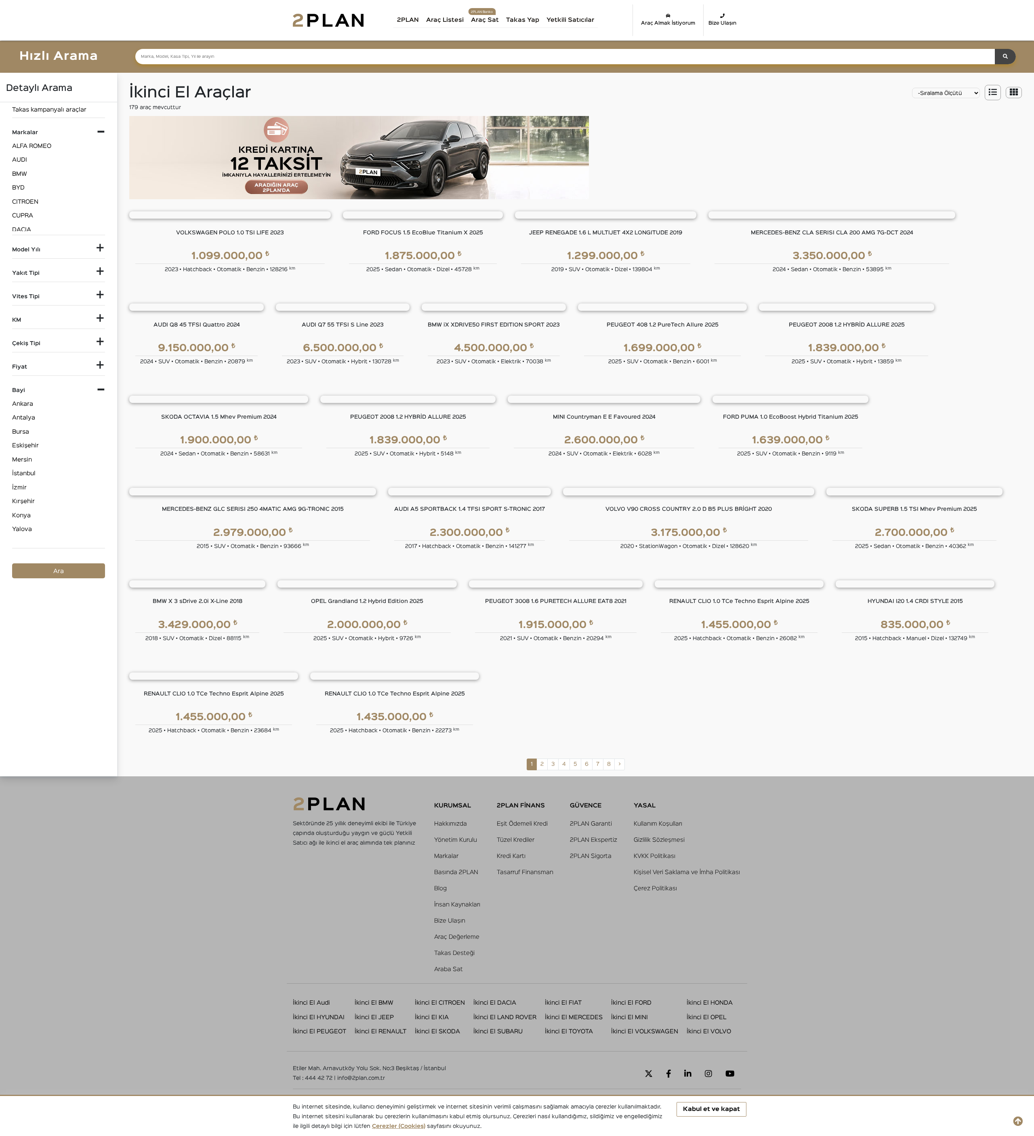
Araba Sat (448, 969)
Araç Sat (485, 20)
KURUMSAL (452, 805)
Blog (440, 888)
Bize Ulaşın (722, 23)
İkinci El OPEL (706, 1017)
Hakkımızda (450, 823)
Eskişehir (25, 445)
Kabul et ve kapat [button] (711, 1109)
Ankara (22, 404)
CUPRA (22, 215)
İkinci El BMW (374, 1002)
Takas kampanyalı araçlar (49, 109)
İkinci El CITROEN (440, 1002)
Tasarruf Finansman (525, 872)
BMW (19, 174)
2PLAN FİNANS (521, 805)
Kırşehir (23, 501)
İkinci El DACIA (494, 1002)
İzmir (19, 487)
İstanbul (24, 473)
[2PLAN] (328, 20)
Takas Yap (522, 20)
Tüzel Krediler (515, 840)
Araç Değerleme (456, 937)
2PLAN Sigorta (591, 856)
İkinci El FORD (631, 1002)
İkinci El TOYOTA (569, 1031)
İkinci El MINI (629, 1017)
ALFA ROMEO (31, 146)
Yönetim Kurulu (455, 840)
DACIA (21, 229)
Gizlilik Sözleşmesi (659, 840)
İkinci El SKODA (437, 1031)
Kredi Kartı (511, 856)
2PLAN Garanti (591, 823)
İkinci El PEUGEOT (319, 1031)
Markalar (446, 856)
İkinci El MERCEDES (574, 1017)
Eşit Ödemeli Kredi (522, 823)
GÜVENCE (585, 805)
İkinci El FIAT (563, 1002)
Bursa (20, 431)
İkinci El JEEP (374, 1017)
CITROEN (25, 201)
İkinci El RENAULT (380, 1031)
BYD (18, 187)
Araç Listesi (445, 20)
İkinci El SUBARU (498, 1031)
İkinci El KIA (432, 1017)
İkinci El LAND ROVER (504, 1017)
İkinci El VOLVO (709, 1031)
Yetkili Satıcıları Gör (579, 23)
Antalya (23, 417)
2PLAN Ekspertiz (593, 840)
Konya (21, 515)
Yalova (22, 529)
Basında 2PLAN (456, 872)
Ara (58, 571)
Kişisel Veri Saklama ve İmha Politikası (687, 872)
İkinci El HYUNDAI (319, 1017)
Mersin (22, 459)
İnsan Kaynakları (457, 904)
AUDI (19, 159)
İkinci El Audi (311, 1002)
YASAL (645, 805)
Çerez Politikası (655, 888)
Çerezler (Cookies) (398, 1126)
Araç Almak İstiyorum (668, 23)
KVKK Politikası (654, 856)
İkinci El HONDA (710, 1002)
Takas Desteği (454, 953)
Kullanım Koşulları (658, 823)
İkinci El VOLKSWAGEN (644, 1031)
